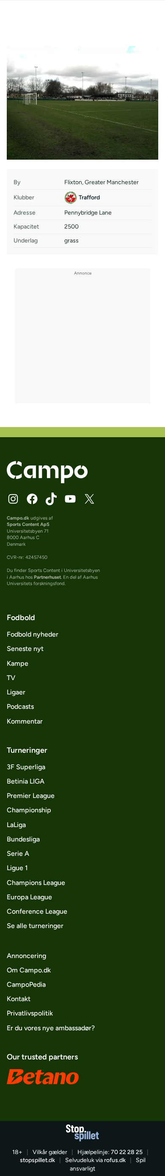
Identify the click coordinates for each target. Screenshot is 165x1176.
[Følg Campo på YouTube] (70, 499)
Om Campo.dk (29, 970)
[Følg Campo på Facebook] (32, 499)
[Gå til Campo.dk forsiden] (47, 481)
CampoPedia (26, 984)
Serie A (18, 853)
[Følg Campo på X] (89, 499)
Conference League (37, 911)
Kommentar (25, 721)
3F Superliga (26, 767)
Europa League (29, 897)
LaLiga (16, 825)
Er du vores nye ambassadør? (51, 1028)
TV (11, 678)
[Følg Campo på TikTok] (51, 499)
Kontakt (18, 999)
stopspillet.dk (37, 1160)
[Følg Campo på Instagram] (13, 499)
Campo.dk (18, 518)
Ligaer (16, 692)
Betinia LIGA (25, 781)
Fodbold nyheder (32, 634)
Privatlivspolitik (30, 1013)
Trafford (89, 197)
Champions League (36, 883)
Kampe (17, 663)
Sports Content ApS (28, 524)
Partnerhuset (47, 577)
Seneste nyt (25, 649)
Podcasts (20, 706)
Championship (29, 810)
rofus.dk (115, 1160)
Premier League (31, 796)
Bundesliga (23, 839)
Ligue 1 (17, 868)
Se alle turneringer (35, 926)
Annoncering (26, 956)
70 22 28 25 (127, 1152)
